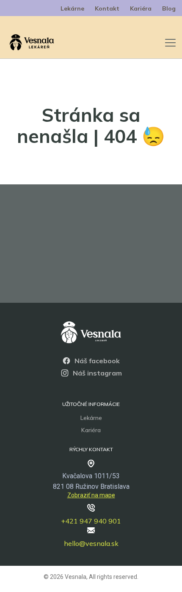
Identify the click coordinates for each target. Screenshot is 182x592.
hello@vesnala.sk (91, 543)
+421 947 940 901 (91, 521)
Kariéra (141, 8)
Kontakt (107, 8)
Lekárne (72, 8)
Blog (169, 8)
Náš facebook (97, 360)
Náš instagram (97, 373)
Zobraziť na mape (91, 495)
